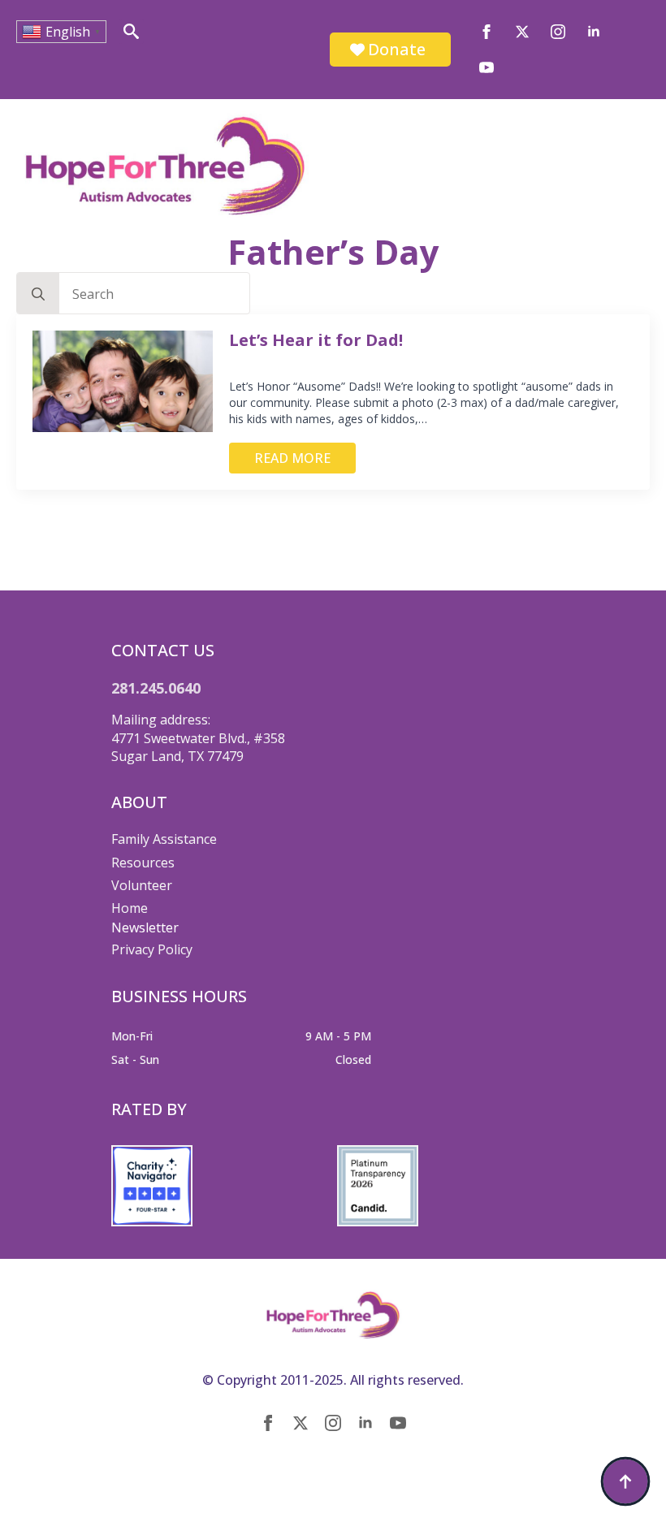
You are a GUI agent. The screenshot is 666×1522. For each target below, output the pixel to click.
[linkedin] (594, 32)
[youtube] (486, 67)
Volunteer (141, 885)
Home (129, 908)
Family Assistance (164, 839)
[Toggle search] (131, 31)
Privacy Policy (151, 949)
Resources (143, 862)
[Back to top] (625, 1481)
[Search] (38, 294)
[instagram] (558, 32)
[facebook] (486, 32)
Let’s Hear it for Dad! (316, 340)
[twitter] (522, 32)
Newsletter (145, 927)
